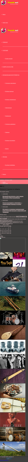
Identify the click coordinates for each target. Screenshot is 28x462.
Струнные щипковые (10, 124)
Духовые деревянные (10, 99)
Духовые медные (9, 91)
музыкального (6, 221)
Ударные (7, 132)
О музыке (5, 50)
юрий (12, 223)
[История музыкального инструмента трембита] (12, 455)
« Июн (1, 236)
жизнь (10, 216)
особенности (3, 222)
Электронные (8, 107)
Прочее (5, 156)
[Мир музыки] (9, 5)
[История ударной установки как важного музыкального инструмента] (12, 324)
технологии (21, 222)
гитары (4, 216)
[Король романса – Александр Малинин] (12, 280)
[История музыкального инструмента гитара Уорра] (12, 382)
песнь (7, 222)
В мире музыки (8, 58)
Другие (7, 148)
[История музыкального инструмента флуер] (12, 251)
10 (0, 230)
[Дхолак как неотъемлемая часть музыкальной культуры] (12, 441)
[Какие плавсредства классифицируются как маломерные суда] (12, 295)
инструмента (21, 216)
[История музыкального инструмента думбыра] (12, 339)
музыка (24, 218)
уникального (3, 223)
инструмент (14, 216)
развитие (10, 222)
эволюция (8, 223)
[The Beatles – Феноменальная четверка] (12, 368)
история (3, 218)
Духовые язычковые (10, 140)
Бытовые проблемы (10, 165)
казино (8, 218)
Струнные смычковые (10, 83)
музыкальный (15, 221)
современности (15, 222)
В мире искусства (8, 66)
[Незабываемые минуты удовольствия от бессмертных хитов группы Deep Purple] (12, 266)
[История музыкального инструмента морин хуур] (12, 411)
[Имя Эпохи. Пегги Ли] (12, 426)
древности (7, 216)
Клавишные (8, 116)
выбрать (1, 216)
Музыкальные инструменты (11, 75)
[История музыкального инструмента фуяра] (12, 310)
